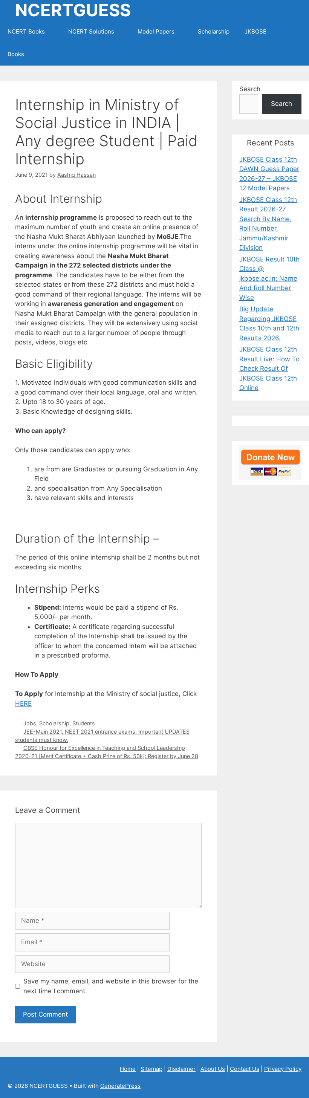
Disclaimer (181, 1068)
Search (249, 89)
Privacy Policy (282, 1068)
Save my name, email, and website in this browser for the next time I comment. (110, 986)
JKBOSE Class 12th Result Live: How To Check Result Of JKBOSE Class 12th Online (269, 368)
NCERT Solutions (91, 31)
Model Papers (156, 31)
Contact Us (244, 1068)
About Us (212, 1068)
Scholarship (213, 31)
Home (128, 1068)
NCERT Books (26, 31)
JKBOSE (255, 31)
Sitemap (151, 1068)
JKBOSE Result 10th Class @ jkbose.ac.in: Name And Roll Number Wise (269, 278)
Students (83, 723)
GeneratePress (120, 1085)
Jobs (29, 723)
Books (16, 54)
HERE (23, 703)
